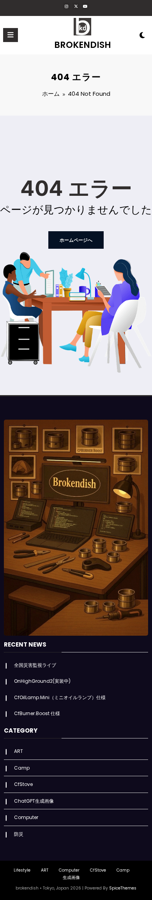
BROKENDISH (82, 45)
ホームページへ (76, 240)
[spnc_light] (142, 37)
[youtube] (85, 6)
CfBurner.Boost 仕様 (37, 713)
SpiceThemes (122, 888)
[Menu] (10, 35)
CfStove (23, 784)
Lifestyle (22, 870)
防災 (18, 834)
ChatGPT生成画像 (34, 801)
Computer (26, 817)
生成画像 (71, 878)
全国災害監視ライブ (35, 665)
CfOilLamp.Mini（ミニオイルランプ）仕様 (60, 697)
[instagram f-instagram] (66, 6)
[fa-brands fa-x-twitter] (76, 6)
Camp (22, 768)
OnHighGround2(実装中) (42, 681)
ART (18, 751)
